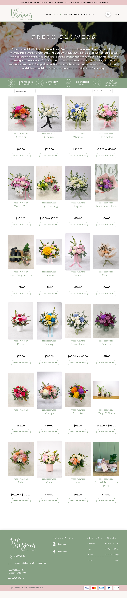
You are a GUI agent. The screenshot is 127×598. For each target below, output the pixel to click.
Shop (56, 14)
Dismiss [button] (105, 2)
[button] (108, 14)
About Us (78, 14)
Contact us (89, 14)
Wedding (68, 14)
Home (48, 14)
